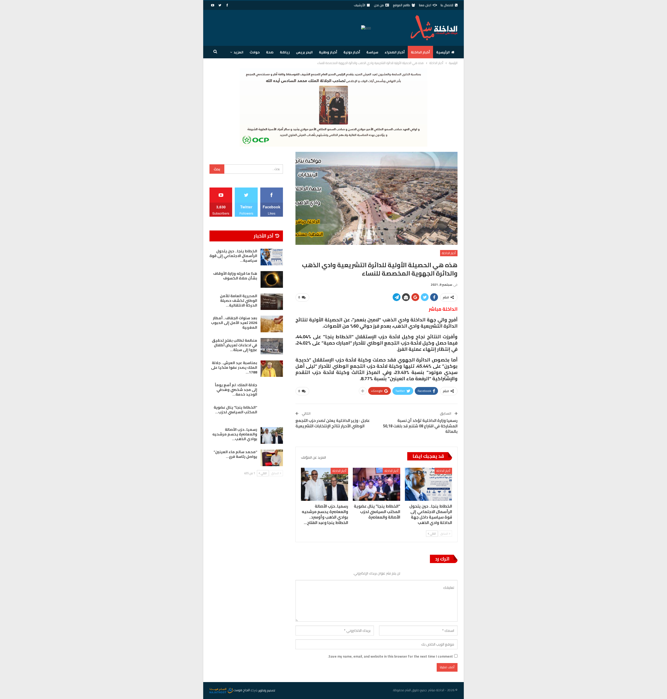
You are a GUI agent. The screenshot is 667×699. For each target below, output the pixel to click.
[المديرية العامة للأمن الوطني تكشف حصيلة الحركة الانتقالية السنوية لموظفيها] (272, 302)
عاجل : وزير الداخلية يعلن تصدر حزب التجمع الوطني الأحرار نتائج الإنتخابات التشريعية (332, 423)
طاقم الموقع (401, 5)
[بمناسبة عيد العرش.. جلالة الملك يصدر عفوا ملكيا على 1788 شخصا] (272, 368)
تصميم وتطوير (266, 690)
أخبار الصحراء (395, 52)
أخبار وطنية (328, 52)
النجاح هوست (241, 690)
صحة (270, 52)
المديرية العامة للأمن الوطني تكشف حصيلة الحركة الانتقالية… (238, 300)
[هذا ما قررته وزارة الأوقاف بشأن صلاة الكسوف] (272, 279)
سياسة (372, 52)
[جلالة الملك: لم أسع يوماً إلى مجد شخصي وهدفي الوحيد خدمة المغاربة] (272, 391)
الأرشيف (359, 5)
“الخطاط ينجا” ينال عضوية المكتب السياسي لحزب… (235, 409)
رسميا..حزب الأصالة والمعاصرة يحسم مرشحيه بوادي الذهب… (234, 434)
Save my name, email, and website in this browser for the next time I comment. (390, 656)
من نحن (379, 5)
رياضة (285, 52)
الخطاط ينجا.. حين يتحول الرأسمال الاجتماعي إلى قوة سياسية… (233, 256)
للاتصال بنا (447, 5)
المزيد (238, 52)
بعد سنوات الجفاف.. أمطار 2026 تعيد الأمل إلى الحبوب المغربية (234, 323)
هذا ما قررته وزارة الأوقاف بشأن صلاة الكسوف (235, 276)
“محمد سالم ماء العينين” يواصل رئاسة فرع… (235, 454)
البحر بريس (304, 52)
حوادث (255, 52)
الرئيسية (443, 52)
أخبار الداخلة (420, 52)
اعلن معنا (425, 5)
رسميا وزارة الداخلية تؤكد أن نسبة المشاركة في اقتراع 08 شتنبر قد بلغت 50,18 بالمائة (420, 426)
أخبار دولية (351, 52)
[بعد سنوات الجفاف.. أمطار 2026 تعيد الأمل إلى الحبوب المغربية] (272, 324)
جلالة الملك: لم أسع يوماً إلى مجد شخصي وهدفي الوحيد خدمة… (236, 390)
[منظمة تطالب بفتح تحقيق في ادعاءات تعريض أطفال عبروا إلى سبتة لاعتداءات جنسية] (272, 346)
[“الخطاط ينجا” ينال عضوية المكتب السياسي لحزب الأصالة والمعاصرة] (376, 484)
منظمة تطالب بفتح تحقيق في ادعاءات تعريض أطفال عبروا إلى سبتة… (234, 345)
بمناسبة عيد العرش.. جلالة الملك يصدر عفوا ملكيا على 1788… (234, 367)
